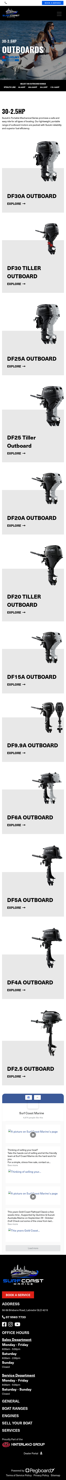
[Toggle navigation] (59, 14)
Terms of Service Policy (19, 1475)
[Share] (37, 1097)
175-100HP (54, 87)
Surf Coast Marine (31, 1113)
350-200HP (32, 87)
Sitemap (55, 1475)
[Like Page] (28, 1097)
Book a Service (18, 1295)
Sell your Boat (17, 1422)
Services (11, 1430)
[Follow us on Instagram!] (11, 1325)
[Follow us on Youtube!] (18, 1325)
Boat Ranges (15, 1408)
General (11, 1401)
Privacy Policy (41, 1475)
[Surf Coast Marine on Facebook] (33, 1103)
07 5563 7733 (16, 1317)
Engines (10, 1415)
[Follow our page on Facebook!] (5, 1325)
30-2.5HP (44, 87)
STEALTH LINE (10, 87)
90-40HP (21, 87)
